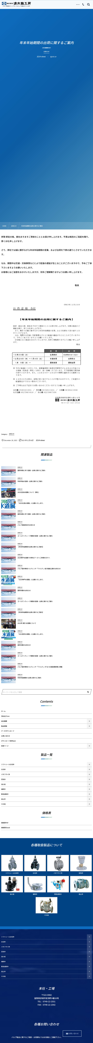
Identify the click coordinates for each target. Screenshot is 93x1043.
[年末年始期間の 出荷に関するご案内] (8, 678)
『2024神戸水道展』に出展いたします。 (31, 579)
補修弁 (3, 789)
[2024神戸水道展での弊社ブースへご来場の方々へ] (8, 558)
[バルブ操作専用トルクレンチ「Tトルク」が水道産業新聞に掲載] (8, 667)
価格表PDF (4, 823)
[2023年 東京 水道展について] (8, 624)
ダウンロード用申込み (8, 741)
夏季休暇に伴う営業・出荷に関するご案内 (31, 470)
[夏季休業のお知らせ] (8, 591)
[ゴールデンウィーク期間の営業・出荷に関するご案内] (8, 536)
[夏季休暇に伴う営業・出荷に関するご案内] (8, 471)
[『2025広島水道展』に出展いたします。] (8, 504)
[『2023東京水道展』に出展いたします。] (8, 635)
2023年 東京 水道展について (27, 623)
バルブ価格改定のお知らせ (26, 525)
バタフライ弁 (5, 774)
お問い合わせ (5, 736)
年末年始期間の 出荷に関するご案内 (29, 678)
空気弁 (3, 779)
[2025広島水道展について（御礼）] (8, 493)
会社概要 (4, 721)
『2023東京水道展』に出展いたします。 (31, 634)
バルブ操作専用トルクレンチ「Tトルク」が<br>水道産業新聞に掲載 (40, 667)
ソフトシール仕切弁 (7, 764)
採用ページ (4, 746)
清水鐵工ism (5, 716)
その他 (3, 804)
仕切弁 (3, 769)
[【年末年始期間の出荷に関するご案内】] (8, 547)
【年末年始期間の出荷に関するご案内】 (31, 547)
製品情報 (4, 726)
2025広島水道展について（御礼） (29, 492)
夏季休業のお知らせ (24, 590)
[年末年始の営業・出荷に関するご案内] (8, 482)
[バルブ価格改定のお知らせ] (8, 525)
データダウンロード (7, 731)
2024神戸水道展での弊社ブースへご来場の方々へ (34, 558)
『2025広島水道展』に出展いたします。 (31, 503)
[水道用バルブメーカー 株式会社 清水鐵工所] (16, 3)
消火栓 (3, 784)
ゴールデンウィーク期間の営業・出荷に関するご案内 (35, 536)
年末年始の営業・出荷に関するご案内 (30, 481)
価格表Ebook (5, 827)
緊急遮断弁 (4, 794)
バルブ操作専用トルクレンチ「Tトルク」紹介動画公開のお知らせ (39, 569)
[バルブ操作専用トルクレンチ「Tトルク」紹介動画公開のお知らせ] (8, 569)
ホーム (3, 711)
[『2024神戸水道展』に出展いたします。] (8, 580)
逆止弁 (3, 799)
